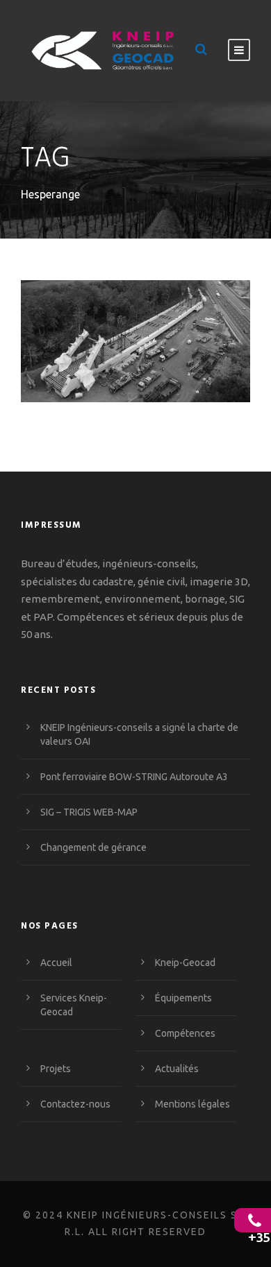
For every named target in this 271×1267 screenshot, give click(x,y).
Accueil (56, 962)
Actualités (177, 1068)
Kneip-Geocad (185, 962)
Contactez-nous (75, 1104)
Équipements (183, 997)
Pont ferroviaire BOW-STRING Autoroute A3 (136, 319)
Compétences (185, 1033)
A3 (56, 345)
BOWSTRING (100, 345)
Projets (55, 1068)
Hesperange (163, 345)
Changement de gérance (93, 847)
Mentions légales (192, 1104)
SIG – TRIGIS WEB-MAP (89, 812)
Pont (210, 345)
